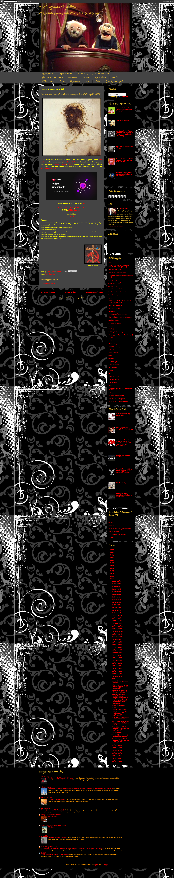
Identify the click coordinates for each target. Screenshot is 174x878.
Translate (124, 97)
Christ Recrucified (115, 347)
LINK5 (84, 208)
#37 (96, 166)
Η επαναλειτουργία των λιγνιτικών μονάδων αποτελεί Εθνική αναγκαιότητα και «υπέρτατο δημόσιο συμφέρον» (80, 789)
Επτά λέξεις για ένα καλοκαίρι (57, 799)
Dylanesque (112, 368)
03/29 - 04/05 (117, 745)
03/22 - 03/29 (117, 748)
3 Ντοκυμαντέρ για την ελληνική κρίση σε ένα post (120, 276)
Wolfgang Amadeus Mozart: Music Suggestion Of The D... (120, 696)
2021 (112, 563)
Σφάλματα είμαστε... (113, 298)
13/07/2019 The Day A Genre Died (124, 414)
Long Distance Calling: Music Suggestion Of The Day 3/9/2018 (124, 470)
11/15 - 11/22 (116, 597)
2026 (112, 550)
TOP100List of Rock (48, 169)
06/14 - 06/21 (117, 650)
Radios (97, 81)
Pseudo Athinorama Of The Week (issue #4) (120, 735)
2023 (112, 558)
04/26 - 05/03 (117, 669)
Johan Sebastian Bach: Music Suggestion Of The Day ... (120, 686)
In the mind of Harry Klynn (49, 847)
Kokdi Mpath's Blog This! (57, 7)
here (83, 203)
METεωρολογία (48, 81)
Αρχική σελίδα (47, 74)
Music (87, 81)
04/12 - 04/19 (117, 674)
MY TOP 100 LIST (114, 270)
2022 (112, 560)
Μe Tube (115, 77)
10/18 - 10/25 (117, 608)
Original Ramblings (65, 74)
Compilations (72, 77)
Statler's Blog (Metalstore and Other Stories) (53, 826)
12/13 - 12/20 (117, 587)
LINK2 (65, 208)
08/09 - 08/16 (117, 629)
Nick (65, 162)
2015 (112, 579)
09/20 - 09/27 (117, 618)
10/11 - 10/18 (116, 610)
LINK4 (78, 208)
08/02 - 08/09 (117, 631)
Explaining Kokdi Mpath (114, 81)
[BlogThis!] (71, 271)
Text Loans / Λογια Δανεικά (52, 77)
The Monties (112, 382)
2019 (112, 568)
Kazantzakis (71, 162)
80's (109, 374)
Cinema (62, 81)
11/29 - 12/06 (117, 592)
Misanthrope (113, 344)
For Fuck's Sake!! (114, 283)
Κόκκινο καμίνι (46, 787)
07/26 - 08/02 (117, 634)
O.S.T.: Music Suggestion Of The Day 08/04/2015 (120, 713)
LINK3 (71, 208)
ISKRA (43, 853)
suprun (96, 865)
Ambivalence (113, 286)
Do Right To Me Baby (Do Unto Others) (119, 691)
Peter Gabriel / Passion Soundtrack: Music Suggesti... (120, 701)
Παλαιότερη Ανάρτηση (94, 292)
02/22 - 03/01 (117, 759)
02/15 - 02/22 (117, 761)
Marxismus (112, 311)
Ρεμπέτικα (111, 526)
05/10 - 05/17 (117, 663)
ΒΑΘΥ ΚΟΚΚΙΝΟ (46, 798)
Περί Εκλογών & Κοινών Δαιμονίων (117, 292)
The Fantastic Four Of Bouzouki (119, 317)
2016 (112, 576)
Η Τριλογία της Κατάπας (114, 323)
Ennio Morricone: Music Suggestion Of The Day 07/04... (120, 723)
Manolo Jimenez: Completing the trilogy (124, 428)
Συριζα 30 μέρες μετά (114, 295)
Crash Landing (121, 483)
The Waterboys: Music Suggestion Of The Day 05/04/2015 (120, 740)
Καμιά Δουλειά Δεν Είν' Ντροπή (116, 289)
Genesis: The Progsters (116, 399)
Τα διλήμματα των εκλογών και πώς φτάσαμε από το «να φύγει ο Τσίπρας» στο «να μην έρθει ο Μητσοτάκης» (72, 848)
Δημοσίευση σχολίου (49, 284)
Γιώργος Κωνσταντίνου (114, 377)
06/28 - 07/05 (117, 645)
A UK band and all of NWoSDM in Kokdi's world (120, 389)
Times (110, 371)
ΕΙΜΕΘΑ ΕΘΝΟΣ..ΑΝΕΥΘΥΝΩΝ (119, 709)
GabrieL (76, 210)
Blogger (106, 865)
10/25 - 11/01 (117, 605)
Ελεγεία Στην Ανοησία (114, 308)
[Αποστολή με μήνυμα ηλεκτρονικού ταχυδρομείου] (69, 271)
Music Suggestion (50, 274)
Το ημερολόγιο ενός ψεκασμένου (117, 273)
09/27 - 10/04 (117, 616)
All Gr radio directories (117, 535)
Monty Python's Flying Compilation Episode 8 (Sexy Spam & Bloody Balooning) (124, 133)
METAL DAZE (45, 777)
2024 (112, 555)
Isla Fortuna (51, 827)
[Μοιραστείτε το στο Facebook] (74, 271)
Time (110, 356)
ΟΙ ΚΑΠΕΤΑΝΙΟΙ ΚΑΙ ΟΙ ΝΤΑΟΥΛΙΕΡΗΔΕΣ (55, 855)
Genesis (71, 216)
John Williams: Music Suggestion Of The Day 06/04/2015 (120, 728)
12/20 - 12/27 (117, 584)
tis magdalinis (44, 836)
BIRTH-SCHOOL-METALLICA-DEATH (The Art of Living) (118, 266)
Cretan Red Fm (113, 532)
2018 (112, 571)
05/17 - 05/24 (117, 661)
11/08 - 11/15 (116, 600)
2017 (112, 574)
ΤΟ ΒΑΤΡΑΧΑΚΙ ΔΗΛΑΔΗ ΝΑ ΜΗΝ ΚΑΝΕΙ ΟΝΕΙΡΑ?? (120, 718)
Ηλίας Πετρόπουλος (113, 365)
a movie (71, 164)
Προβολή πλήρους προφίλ (115, 227)
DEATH (110, 385)
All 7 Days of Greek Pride (117, 314)
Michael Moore (113, 320)
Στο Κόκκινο (111, 520)
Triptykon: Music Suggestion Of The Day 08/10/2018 (124, 495)
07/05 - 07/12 (117, 642)
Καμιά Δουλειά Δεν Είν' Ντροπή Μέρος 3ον (124, 147)
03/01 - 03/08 (117, 756)
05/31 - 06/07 (117, 655)
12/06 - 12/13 (117, 589)
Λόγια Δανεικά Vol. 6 (118, 733)
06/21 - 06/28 (117, 647)
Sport (110, 523)
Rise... (114, 679)
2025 (112, 552)
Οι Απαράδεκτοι (112, 393)
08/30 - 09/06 (117, 626)
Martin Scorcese (60, 164)
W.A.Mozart (112, 338)
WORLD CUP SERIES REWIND (123, 456)
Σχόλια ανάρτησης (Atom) (76, 298)
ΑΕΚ (109, 262)
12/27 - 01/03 (117, 581)
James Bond (112, 280)
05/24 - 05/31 (117, 658)
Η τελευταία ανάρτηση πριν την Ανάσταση (120, 682)
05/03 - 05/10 (117, 666)
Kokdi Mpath (123, 208)
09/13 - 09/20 (117, 621)
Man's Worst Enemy (115, 305)
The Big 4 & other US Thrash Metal (120, 335)
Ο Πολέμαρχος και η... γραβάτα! (57, 838)
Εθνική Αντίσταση (113, 353)
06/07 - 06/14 (117, 653)
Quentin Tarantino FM (116, 396)
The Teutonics (113, 379)
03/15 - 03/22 (117, 751)
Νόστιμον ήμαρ (45, 809)
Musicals (111, 329)
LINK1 (59, 208)
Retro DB (86, 77)
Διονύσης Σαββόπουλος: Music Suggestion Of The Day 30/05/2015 (124, 160)
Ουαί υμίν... (111, 359)
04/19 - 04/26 (117, 671)
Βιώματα (110, 326)
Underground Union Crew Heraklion (51, 815)
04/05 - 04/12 (117, 676)
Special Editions (101, 77)
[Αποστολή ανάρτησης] (65, 272)
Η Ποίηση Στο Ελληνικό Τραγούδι (117, 332)
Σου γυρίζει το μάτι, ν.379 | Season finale (52, 810)
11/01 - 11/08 (116, 602)
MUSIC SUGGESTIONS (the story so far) (93, 74)
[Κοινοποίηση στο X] (73, 271)
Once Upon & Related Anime (118, 402)
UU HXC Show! (52, 816)
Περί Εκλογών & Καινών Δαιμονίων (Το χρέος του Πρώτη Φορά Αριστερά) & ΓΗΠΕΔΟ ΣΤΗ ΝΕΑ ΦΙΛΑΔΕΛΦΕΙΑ (123, 443)
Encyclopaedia (75, 81)
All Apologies (113, 362)
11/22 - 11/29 (116, 594)
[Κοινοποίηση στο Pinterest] (76, 271)
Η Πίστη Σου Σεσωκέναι (122, 120)
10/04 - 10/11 (117, 613)
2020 (112, 566)
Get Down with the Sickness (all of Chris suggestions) (120, 301)
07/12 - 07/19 (117, 639)
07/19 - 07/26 (117, 637)
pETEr (70, 210)
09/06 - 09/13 (117, 624)
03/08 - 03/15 (117, 753)
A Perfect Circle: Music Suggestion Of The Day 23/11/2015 (124, 174)
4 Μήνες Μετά (112, 350)
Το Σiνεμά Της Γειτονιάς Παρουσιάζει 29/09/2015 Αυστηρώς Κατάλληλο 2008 (124, 109)
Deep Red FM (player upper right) (120, 529)
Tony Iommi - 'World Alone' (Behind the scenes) (61, 778)
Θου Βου (110, 341)
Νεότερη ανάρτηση (48, 292)
